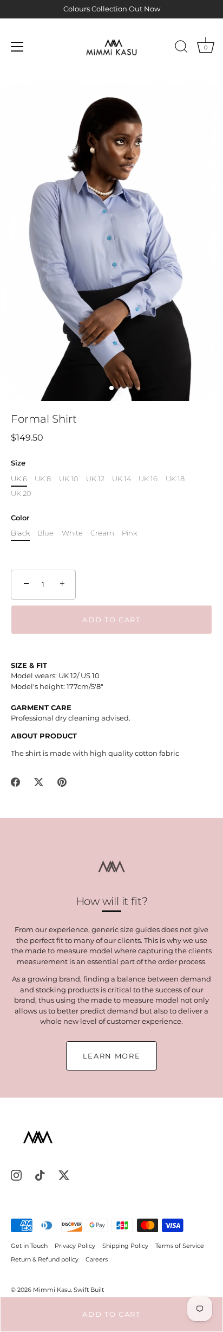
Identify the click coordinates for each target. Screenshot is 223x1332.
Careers (97, 1259)
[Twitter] (63, 1174)
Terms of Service (179, 1246)
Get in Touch (29, 1246)
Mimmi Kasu (52, 1289)
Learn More (112, 1055)
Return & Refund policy (44, 1259)
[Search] (181, 48)
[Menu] (17, 47)
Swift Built (89, 1289)
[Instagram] (16, 1174)
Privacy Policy (75, 1246)
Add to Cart (111, 1314)
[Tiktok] (40, 1174)
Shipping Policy (125, 1246)
